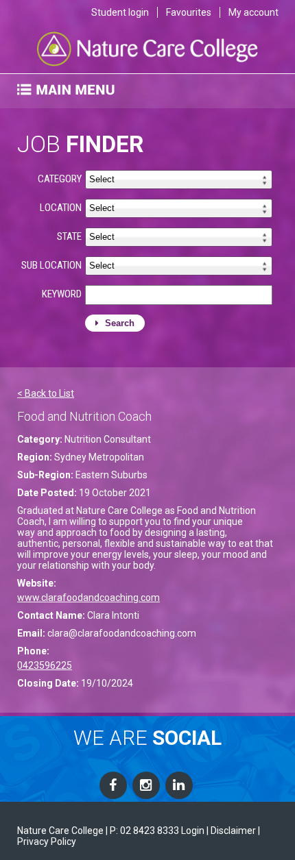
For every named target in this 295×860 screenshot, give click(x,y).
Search (118, 323)
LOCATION (61, 207)
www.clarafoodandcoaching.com (88, 597)
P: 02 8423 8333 (144, 830)
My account (253, 12)
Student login (120, 12)
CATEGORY (60, 179)
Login (192, 830)
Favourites (188, 12)
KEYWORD (62, 294)
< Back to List (45, 393)
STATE (69, 236)
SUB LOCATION (51, 265)
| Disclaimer (231, 830)
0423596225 (44, 665)
